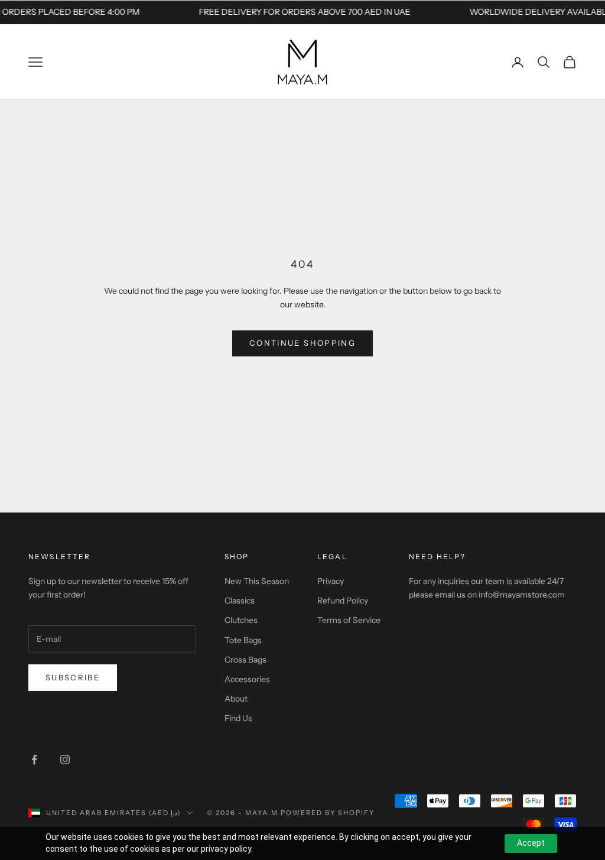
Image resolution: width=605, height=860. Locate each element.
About (236, 698)
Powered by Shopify (328, 813)
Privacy (330, 581)
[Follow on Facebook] (34, 759)
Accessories (247, 679)
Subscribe (72, 677)
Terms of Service (348, 620)
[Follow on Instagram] (65, 759)
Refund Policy (342, 600)
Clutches (241, 620)
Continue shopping (302, 343)
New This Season (257, 581)
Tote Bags (243, 640)
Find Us (238, 718)
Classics (240, 600)
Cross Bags (245, 659)
